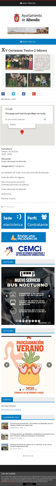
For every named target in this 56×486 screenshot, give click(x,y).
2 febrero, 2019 (9, 99)
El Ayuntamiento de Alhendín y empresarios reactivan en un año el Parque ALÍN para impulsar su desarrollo (32, 435)
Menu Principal (29, 3)
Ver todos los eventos (11, 409)
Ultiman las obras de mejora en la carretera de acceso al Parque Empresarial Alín (31, 445)
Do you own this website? (15, 119)
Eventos (13, 125)
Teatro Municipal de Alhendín (13, 161)
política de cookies (8, 481)
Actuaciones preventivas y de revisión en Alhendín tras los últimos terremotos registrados (31, 424)
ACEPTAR (29, 484)
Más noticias (28, 456)
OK (44, 119)
